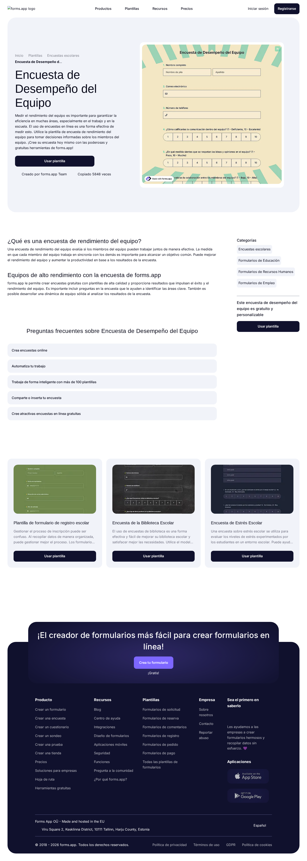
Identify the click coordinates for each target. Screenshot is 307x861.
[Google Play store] (249, 796)
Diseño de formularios (111, 736)
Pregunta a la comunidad (113, 770)
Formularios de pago (159, 753)
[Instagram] (239, 716)
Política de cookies (257, 845)
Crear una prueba (49, 744)
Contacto (206, 724)
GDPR (230, 845)
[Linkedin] (230, 716)
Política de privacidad (169, 845)
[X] (249, 716)
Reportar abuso (206, 735)
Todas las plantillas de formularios (160, 764)
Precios (41, 762)
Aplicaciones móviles (110, 744)
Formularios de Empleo (256, 283)
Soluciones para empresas (56, 770)
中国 (257, 814)
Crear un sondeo (48, 736)
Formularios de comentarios (164, 727)
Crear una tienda (48, 753)
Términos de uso (206, 845)
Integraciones (104, 727)
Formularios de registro (161, 736)
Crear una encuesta (50, 718)
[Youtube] (258, 716)
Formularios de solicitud (161, 709)
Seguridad (102, 753)
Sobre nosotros (206, 712)
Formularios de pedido (160, 744)
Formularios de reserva (161, 718)
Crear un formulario (50, 709)
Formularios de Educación (258, 260)
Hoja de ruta (45, 779)
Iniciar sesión (258, 8)
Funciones (102, 762)
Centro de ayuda (107, 718)
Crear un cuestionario (52, 727)
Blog (97, 709)
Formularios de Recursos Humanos (265, 272)
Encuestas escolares (254, 249)
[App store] (249, 777)
